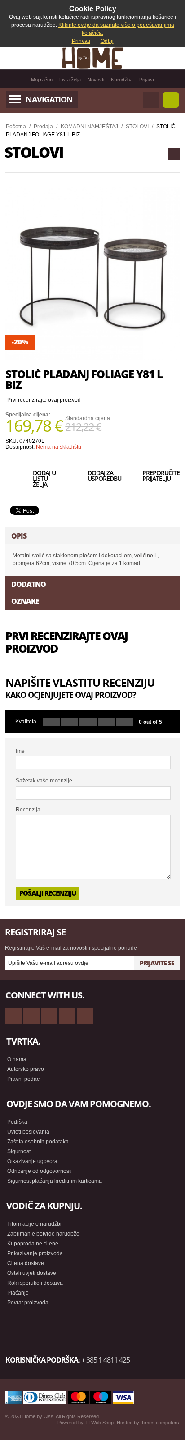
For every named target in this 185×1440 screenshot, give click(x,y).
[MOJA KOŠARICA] (171, 100)
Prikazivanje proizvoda (35, 1253)
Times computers (160, 1422)
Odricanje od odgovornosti (39, 1171)
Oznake (25, 601)
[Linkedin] (85, 1016)
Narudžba (121, 79)
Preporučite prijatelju (157, 476)
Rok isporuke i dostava (35, 1283)
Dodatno (28, 584)
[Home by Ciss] (92, 58)
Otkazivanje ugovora (32, 1161)
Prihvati (81, 41)
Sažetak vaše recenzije (44, 780)
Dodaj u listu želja (44, 477)
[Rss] (13, 1016)
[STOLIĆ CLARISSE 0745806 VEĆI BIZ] (174, 154)
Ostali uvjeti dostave (31, 1273)
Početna (16, 126)
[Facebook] (31, 1016)
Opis (18, 536)
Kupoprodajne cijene (32, 1243)
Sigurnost (19, 1151)
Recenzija (28, 810)
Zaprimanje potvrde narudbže (43, 1234)
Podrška (17, 1122)
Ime (20, 751)
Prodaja (43, 126)
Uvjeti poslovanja (28, 1132)
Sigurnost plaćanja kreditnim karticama (54, 1181)
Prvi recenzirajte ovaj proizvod (44, 400)
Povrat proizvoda (27, 1303)
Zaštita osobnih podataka (38, 1141)
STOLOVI (137, 126)
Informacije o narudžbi (34, 1224)
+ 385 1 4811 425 (105, 1360)
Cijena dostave (25, 1263)
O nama (16, 1059)
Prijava (146, 79)
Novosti (96, 79)
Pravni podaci (24, 1079)
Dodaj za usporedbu (102, 476)
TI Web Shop (99, 1422)
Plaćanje (18, 1293)
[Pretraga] (151, 100)
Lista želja (70, 79)
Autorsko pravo (25, 1069)
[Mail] (49, 1016)
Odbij (107, 41)
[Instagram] (67, 1016)
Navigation (49, 99)
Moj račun (42, 79)
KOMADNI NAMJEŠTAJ (89, 126)
